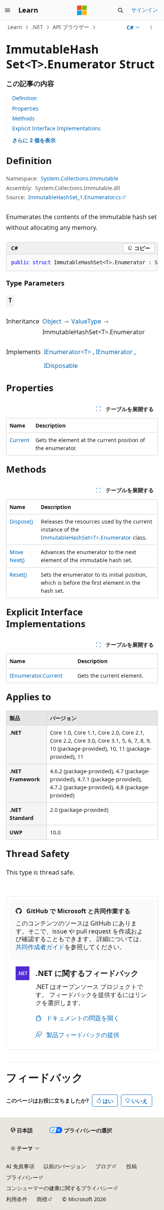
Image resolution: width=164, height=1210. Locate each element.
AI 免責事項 (20, 1166)
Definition (24, 98)
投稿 (131, 1166)
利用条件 (16, 1199)
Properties (25, 108)
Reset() (18, 574)
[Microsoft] (82, 10)
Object (51, 321)
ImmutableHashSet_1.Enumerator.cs (74, 197)
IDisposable (61, 365)
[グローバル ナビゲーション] (7, 10)
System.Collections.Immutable (79, 178)
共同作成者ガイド (40, 947)
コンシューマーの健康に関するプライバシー (59, 1188)
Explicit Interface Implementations (56, 128)
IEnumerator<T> (67, 352)
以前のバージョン (64, 1166)
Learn (15, 27)
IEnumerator (114, 352)
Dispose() (21, 521)
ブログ (103, 1166)
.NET (37, 27)
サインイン (144, 9)
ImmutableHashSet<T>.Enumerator (86, 537)
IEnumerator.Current (36, 675)
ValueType (86, 321)
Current (19, 440)
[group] (82, 262)
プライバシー (22, 1177)
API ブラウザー (71, 27)
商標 (42, 1199)
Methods (23, 118)
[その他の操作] (151, 27)
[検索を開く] (120, 10)
